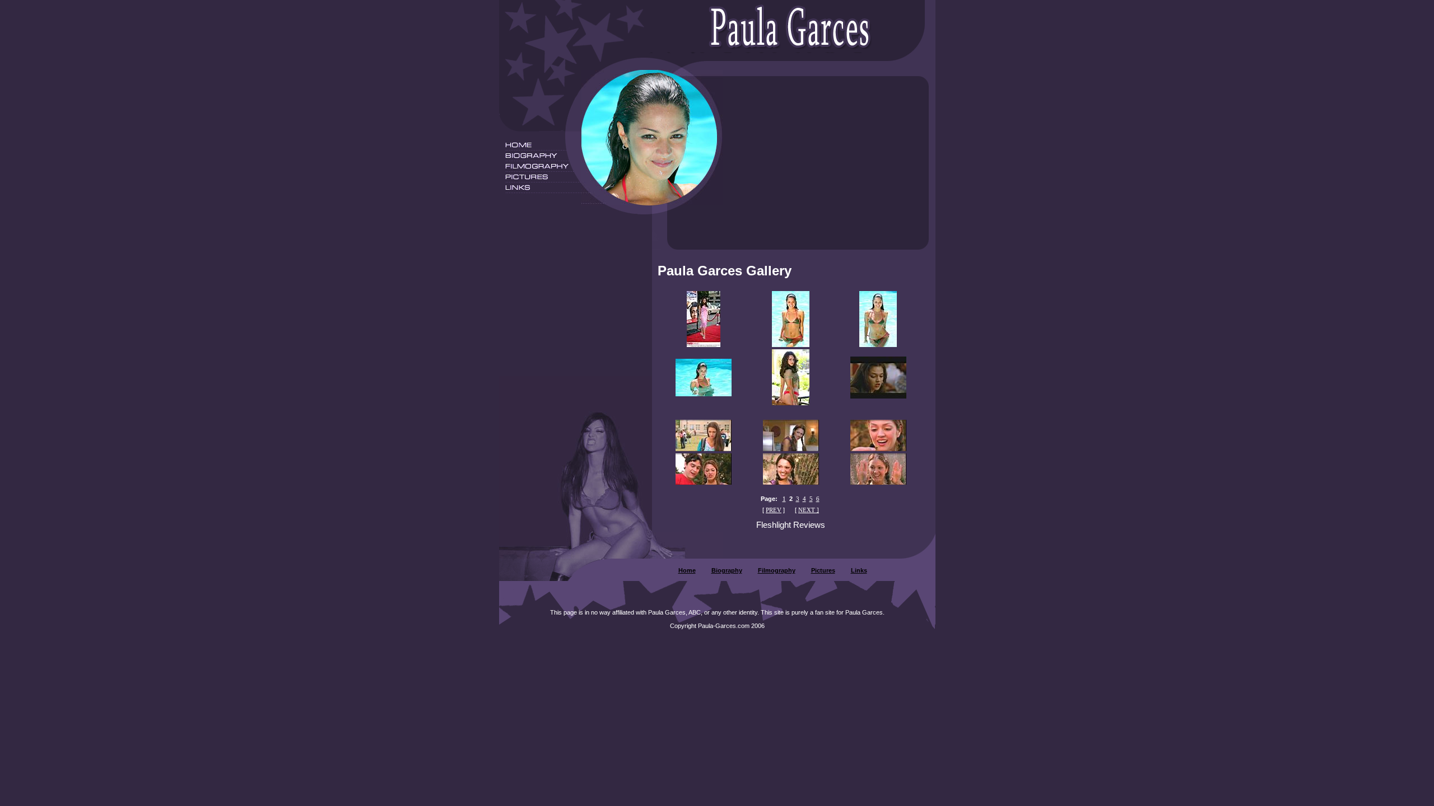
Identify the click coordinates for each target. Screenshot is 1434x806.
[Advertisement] (829, 163)
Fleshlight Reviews (790, 524)
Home (687, 570)
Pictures (823, 570)
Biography (726, 570)
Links (859, 570)
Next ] (808, 510)
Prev (773, 510)
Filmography (776, 570)
